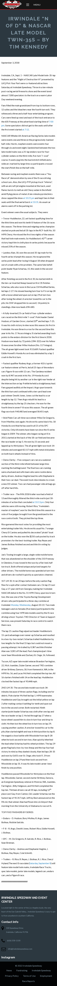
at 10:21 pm (28, 198)
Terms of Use (29, 975)
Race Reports (28, 981)
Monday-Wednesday (21, 605)
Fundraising (21, 970)
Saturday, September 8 (40, 863)
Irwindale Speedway (41, 970)
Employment (46, 975)
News (9, 970)
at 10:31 (34, 202)
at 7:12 (25, 129)
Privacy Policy (12, 975)
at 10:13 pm (38, 502)
